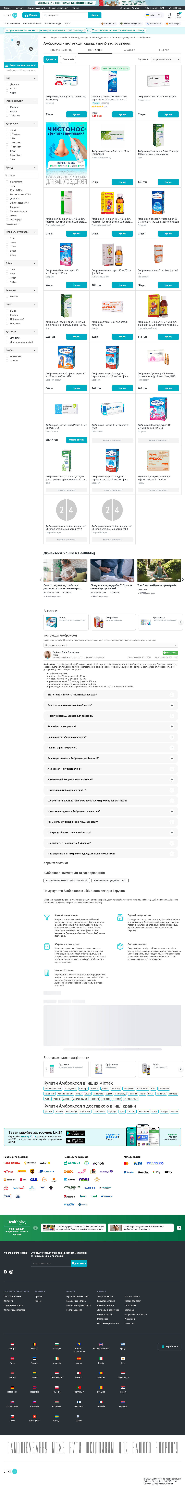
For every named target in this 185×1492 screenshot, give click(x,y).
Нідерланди (71, 1111)
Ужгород (173, 1094)
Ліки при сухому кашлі (123, 37)
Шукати (95, 15)
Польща (132, 1111)
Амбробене (112, 617)
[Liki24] (10, 1471)
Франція (112, 1111)
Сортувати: (143, 59)
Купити (76, 114)
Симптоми (130, 1323)
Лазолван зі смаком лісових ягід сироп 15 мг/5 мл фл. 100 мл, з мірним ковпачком (109, 99)
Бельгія (59, 1111)
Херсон (66, 1099)
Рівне (142, 1094)
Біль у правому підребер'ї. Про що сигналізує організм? (111, 587)
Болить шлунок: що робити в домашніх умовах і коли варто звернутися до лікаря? (62, 587)
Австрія (164, 1111)
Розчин (14, 107)
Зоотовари (130, 1310)
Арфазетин (112, 1064)
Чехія (122, 1111)
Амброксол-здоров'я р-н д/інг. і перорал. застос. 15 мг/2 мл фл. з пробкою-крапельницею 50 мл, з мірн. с (112, 481)
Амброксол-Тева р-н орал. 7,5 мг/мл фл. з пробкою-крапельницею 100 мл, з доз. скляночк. (66, 325)
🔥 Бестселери (173, 23)
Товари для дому (133, 1301)
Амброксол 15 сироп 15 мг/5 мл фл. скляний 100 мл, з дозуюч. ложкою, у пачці (158, 325)
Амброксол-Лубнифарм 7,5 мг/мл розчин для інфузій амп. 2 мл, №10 (156, 375)
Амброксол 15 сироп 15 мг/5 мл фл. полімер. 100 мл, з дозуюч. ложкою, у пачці (112, 221)
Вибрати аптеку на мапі (22, 65)
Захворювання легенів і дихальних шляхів (66, 880)
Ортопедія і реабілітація (108, 1323)
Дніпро (104, 1088)
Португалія (85, 1111)
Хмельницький (80, 1099)
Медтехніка (102, 1319)
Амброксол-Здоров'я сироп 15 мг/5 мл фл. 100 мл (62, 272)
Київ (153, 1088)
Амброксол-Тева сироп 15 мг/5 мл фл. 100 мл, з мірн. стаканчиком (158, 153)
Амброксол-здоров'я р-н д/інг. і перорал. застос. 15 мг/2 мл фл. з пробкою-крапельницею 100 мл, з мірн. (110, 378)
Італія (155, 1111)
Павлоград (120, 1094)
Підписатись (79, 1263)
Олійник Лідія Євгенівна (66, 652)
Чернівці (106, 1099)
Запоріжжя (128, 1088)
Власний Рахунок (131, 8)
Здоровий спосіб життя (136, 1314)
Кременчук (163, 1088)
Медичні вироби (104, 1314)
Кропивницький (65, 1094)
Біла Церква (70, 1088)
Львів (88, 1094)
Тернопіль (161, 1094)
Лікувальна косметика (108, 1310)
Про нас (75, 8)
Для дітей (15, 338)
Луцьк (79, 1094)
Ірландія (48, 1111)
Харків (57, 1099)
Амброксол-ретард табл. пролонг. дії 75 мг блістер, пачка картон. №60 (112, 527)
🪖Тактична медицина (130, 23)
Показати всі (11, 224)
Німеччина (144, 1111)
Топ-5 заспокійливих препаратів (156, 585)
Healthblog (176, 8)
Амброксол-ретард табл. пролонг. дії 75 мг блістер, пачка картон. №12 (66, 527)
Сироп (13, 111)
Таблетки (15, 115)
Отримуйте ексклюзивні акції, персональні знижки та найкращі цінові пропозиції (59, 1254)
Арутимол (64, 1064)
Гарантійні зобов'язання (77, 1296)
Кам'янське (142, 1088)
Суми (150, 1094)
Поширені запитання (58, 8)
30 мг (13, 151)
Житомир (115, 1088)
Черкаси (95, 1099)
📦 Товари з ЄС (108, 23)
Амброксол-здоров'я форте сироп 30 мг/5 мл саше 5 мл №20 (65, 375)
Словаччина (99, 1111)
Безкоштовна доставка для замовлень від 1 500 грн (119, 30)
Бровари (83, 1088)
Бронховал (159, 617)
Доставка (51, 59)
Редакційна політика (76, 1301)
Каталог (7, 8)
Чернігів (117, 1099)
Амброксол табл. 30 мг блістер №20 (157, 96)
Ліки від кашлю (100, 37)
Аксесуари (130, 1319)
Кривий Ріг (50, 1094)
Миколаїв (98, 1094)
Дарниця (14, 198)
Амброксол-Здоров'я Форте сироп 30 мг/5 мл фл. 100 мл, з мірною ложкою (158, 220)
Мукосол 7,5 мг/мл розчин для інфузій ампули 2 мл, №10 (154, 478)
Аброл (62, 617)
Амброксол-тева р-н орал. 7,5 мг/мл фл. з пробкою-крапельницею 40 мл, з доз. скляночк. (66, 479)
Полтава (133, 1094)
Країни (38, 1301)
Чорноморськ (130, 1099)
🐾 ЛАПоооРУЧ (153, 23)
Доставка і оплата (36, 8)
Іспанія (174, 1111)
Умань (48, 1099)
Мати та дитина (132, 1296)
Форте (13, 92)
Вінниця (94, 1088)
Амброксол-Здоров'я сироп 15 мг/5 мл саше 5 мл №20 (154, 426)
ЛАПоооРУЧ (130, 1305)
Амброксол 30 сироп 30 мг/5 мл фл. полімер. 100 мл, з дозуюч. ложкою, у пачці (66, 221)
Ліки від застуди (79, 37)
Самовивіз (68, 59)
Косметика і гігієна (32, 23)
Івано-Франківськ (53, 1088)
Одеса (109, 1094)
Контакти (19, 8)
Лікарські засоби (12, 23)
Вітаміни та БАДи (53, 23)
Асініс (156, 1064)
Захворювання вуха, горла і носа (110, 880)
